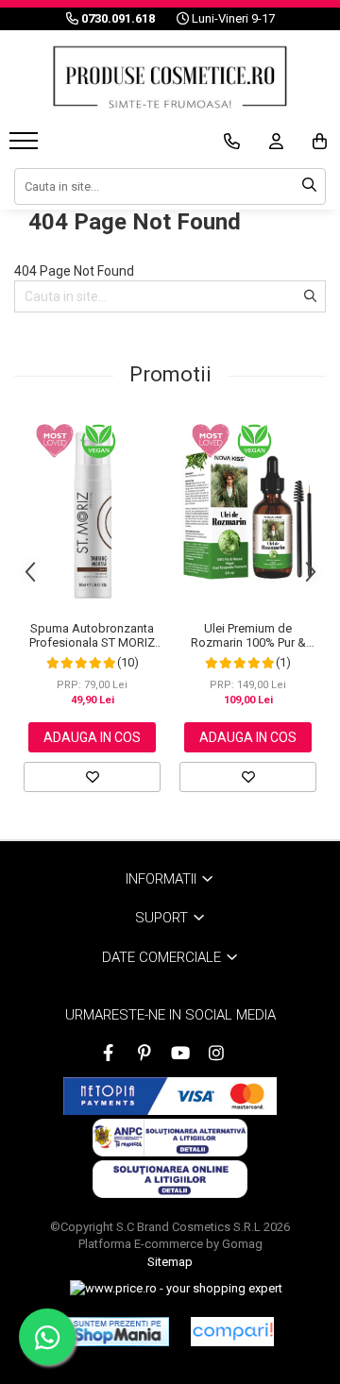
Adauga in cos (92, 737)
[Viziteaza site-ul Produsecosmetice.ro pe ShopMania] (117, 1331)
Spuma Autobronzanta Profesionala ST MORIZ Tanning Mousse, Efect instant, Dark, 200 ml (92, 635)
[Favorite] (92, 777)
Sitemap (170, 1262)
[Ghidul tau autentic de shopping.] (232, 1331)
